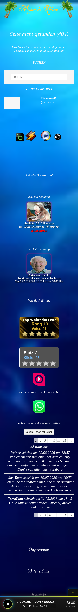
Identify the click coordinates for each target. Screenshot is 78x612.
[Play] (8, 604)
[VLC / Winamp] (31, 140)
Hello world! (48, 98)
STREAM (70, 606)
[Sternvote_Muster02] (39, 367)
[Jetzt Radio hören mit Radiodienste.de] (39, 384)
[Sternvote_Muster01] (39, 337)
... (70, 451)
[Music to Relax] (39, 17)
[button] (72, 23)
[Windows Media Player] (46, 140)
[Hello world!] (12, 107)
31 (64, 440)
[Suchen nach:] (39, 77)
